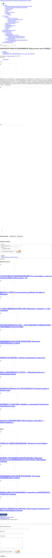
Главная (4, 51)
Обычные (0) (20, 236)
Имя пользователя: (5, 245)
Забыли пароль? (14, 257)
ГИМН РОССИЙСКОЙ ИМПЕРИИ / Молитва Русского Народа (23, 443)
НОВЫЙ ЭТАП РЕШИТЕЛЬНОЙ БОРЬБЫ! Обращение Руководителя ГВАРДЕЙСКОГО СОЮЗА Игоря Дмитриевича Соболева (23, 459)
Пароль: (3, 247)
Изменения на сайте (4, 518)
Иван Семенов (11, 56)
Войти (3, 255)
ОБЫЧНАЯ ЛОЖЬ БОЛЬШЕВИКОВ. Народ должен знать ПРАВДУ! (19, 53)
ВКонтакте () (13, 236)
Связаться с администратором (7, 517)
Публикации (6, 52)
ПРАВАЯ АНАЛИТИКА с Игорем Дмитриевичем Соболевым (22, 358)
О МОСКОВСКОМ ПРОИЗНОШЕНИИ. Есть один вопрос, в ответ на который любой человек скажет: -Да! (26, 277)
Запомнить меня (6, 248)
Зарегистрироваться (5, 257)
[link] (15, 45)
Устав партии (3, 515)
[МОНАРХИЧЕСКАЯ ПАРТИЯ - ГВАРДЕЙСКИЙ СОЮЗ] (15, 0)
